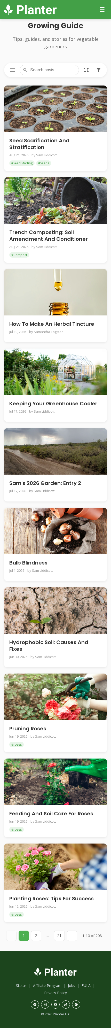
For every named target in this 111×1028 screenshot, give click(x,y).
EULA (86, 985)
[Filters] (98, 70)
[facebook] (35, 1004)
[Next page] (72, 936)
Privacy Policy (55, 992)
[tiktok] (66, 1004)
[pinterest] (76, 1004)
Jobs (71, 985)
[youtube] (55, 1004)
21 (59, 935)
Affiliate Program (47, 985)
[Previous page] (11, 936)
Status (21, 985)
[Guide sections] (12, 70)
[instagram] (45, 1004)
